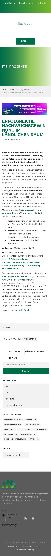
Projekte (10, 399)
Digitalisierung (32, 424)
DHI (8, 386)
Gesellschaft (25, 429)
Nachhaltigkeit (28, 434)
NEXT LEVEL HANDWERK (14, 276)
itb (7, 392)
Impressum (12, 547)
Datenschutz (26, 547)
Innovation (40, 429)
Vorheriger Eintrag (15, 352)
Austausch (31, 419)
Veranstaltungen (14, 405)
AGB (38, 547)
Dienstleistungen (12, 424)
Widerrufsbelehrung (25, 550)
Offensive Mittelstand (15, 439)
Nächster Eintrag (34, 351)
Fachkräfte (30, 339)
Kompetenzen (10, 434)
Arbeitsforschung (13, 419)
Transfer (34, 439)
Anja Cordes (24, 310)
